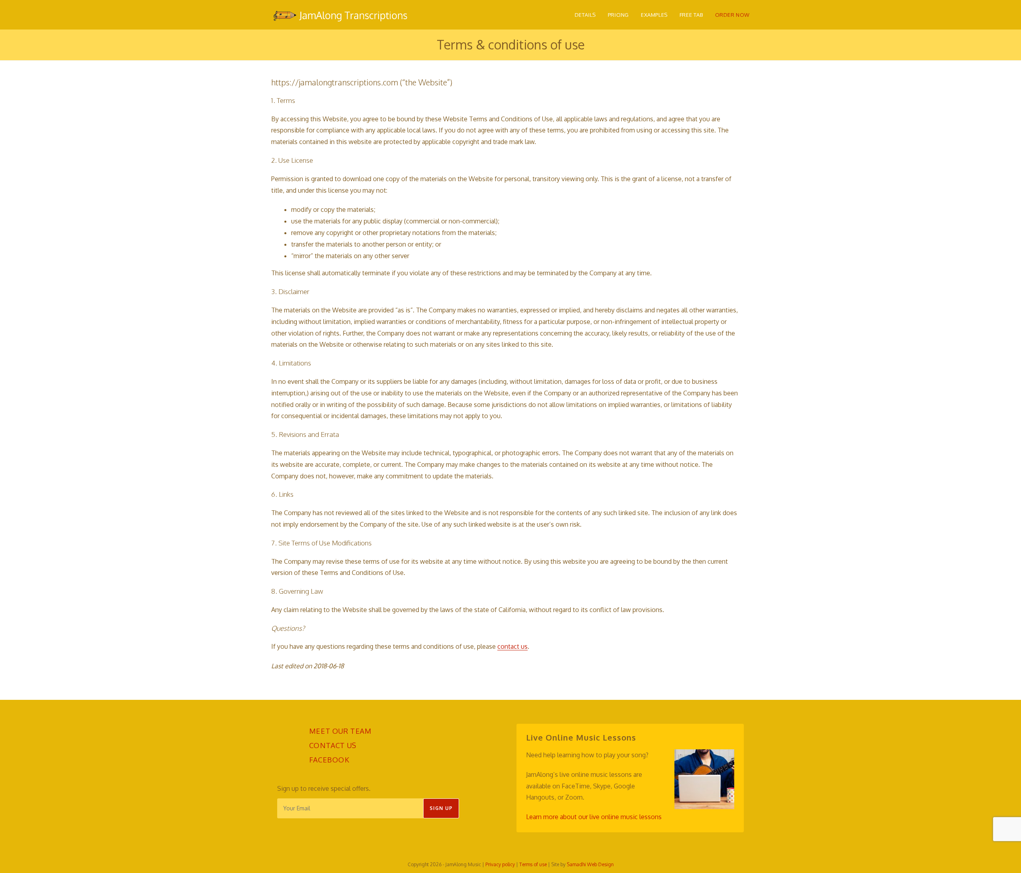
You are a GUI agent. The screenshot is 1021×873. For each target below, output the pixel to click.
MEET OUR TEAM (340, 731)
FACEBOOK (329, 759)
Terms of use (533, 864)
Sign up (441, 808)
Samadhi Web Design (590, 864)
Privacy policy (500, 864)
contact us (512, 646)
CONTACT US (333, 745)
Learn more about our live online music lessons (594, 817)
